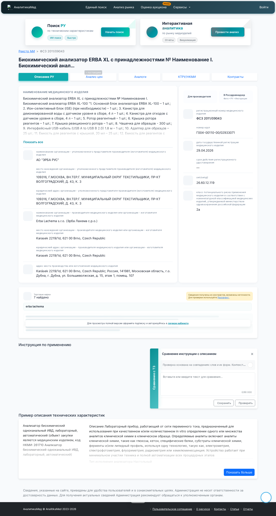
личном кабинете (178, 323)
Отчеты (248, 509)
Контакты (220, 509)
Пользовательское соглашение (172, 509)
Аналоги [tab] (140, 77)
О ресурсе (203, 509)
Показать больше (239, 472)
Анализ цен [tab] (94, 77)
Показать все (33, 142)
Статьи (234, 509)
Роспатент (223, 297)
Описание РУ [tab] (44, 77)
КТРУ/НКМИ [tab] (187, 77)
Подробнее (34, 485)
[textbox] (208, 384)
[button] (181, 7)
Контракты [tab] (236, 77)
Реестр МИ (27, 51)
